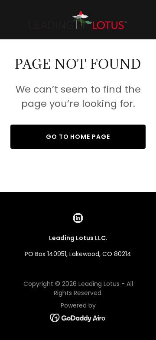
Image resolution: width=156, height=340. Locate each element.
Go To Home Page (78, 136)
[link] (78, 19)
